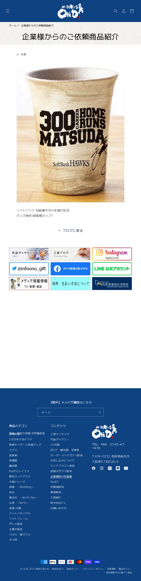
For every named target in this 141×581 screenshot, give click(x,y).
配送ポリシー (125, 568)
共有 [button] (23, 54)
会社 (12, 492)
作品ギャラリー (59, 439)
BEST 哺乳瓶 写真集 (64, 450)
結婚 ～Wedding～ (21, 487)
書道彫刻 (55, 492)
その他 (13, 539)
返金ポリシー (73, 568)
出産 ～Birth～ (19, 503)
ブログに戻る (73, 230)
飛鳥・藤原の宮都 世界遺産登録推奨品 (27, 434)
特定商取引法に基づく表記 (119, 572)
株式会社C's (58, 503)
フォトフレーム (18, 518)
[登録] (99, 412)
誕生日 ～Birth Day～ (23, 497)
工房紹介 (55, 497)
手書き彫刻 (16, 529)
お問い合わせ (58, 508)
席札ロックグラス (20, 476)
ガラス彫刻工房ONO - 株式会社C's (47, 568)
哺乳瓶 (13, 465)
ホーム (13, 25)
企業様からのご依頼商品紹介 (37, 25)
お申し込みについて (62, 460)
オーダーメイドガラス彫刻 (66, 455)
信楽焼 (13, 455)
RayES (54, 481)
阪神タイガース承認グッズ (25, 444)
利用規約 (111, 568)
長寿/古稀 (15, 508)
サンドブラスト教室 (62, 465)
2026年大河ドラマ (20, 439)
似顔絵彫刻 (57, 487)
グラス (13, 450)
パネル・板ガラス (20, 534)
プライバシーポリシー (93, 568)
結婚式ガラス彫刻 (61, 471)
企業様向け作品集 (61, 476)
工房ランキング (59, 435)
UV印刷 (55, 444)
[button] (8, 11)
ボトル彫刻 (16, 524)
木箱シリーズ (17, 481)
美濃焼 (13, 460)
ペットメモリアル (20, 513)
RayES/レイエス (19, 471)
